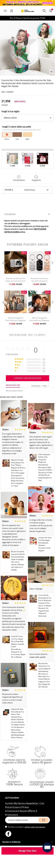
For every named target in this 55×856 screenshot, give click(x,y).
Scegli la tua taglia (10, 111)
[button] (2, 268)
